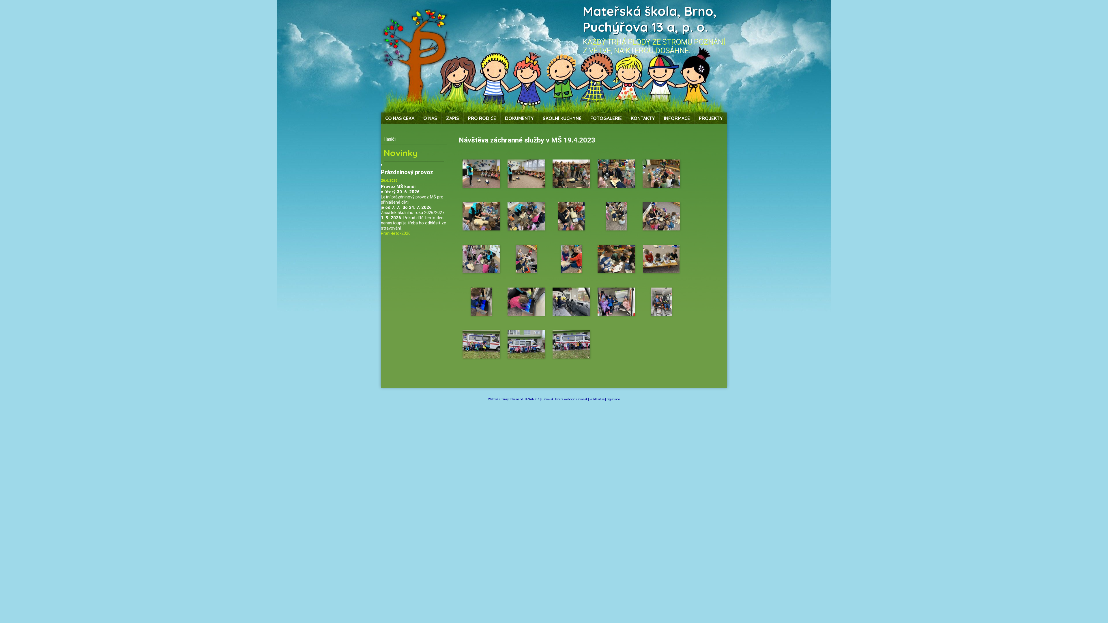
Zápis (452, 118)
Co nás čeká (399, 118)
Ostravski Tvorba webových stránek (564, 399)
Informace (677, 118)
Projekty (711, 118)
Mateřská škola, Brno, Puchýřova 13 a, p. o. (650, 19)
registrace (613, 399)
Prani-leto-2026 (396, 233)
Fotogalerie (606, 118)
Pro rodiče (482, 118)
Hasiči (389, 139)
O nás (430, 118)
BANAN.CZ (531, 399)
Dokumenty (519, 118)
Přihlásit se (596, 399)
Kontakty (643, 118)
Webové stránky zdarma (503, 399)
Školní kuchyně (562, 118)
